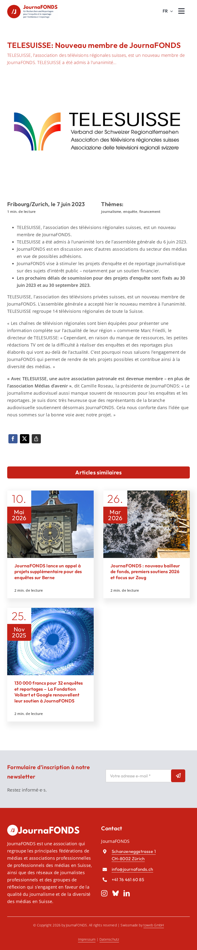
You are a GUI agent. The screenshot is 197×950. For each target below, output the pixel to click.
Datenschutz (109, 939)
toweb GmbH (153, 925)
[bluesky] (115, 893)
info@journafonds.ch (132, 869)
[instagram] (104, 893)
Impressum (87, 939)
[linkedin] (126, 893)
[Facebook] (13, 439)
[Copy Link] (36, 439)
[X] (24, 439)
